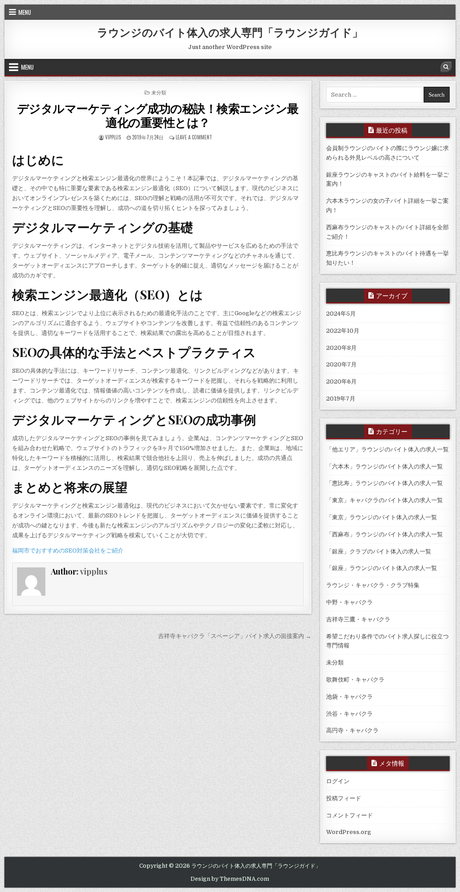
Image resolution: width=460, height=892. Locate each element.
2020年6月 (341, 381)
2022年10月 (342, 330)
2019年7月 (340, 398)
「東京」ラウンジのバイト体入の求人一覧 (381, 517)
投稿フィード (343, 798)
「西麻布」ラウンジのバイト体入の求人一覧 (384, 534)
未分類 (158, 92)
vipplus (113, 137)
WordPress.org (348, 832)
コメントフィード (349, 815)
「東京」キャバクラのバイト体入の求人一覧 (384, 500)
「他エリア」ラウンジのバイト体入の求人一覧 (387, 449)
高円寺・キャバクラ (352, 730)
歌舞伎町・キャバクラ (355, 679)
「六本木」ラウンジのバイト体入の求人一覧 (384, 466)
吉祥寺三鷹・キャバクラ (358, 619)
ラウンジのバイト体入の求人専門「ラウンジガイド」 (230, 32)
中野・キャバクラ (349, 602)
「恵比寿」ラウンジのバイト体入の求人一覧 (384, 483)
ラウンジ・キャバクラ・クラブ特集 (373, 585)
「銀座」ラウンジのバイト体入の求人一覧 (381, 568)
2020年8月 (341, 347)
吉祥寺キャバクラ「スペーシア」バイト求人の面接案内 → (234, 636)
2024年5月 (341, 313)
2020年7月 (341, 364)
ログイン (337, 781)
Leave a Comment (194, 137)
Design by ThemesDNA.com (229, 879)
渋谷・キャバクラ (349, 713)
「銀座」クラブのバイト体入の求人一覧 (378, 551)
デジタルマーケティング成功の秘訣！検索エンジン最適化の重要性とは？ (158, 115)
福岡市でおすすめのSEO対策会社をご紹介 (68, 550)
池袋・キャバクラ (349, 696)
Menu (24, 12)
